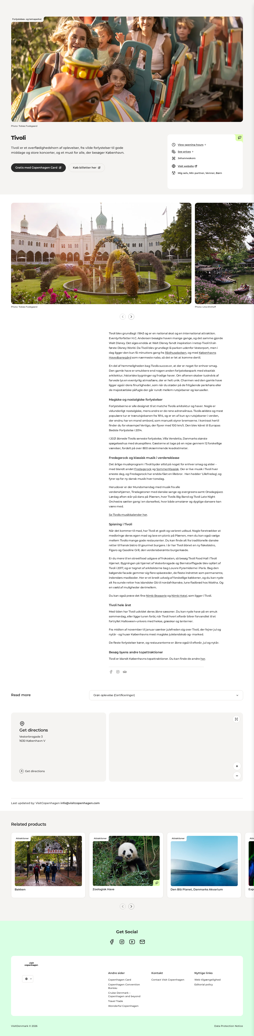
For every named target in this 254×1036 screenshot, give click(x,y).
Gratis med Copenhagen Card (36, 167)
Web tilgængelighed (207, 979)
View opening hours (190, 144)
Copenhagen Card (119, 979)
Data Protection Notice (228, 1026)
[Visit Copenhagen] (31, 964)
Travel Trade (115, 1001)
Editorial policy (203, 984)
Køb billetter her (84, 167)
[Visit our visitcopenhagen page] (112, 942)
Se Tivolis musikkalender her (128, 514)
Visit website (186, 166)
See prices (184, 151)
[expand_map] (236, 719)
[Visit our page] (122, 942)
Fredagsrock (142, 469)
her (202, 658)
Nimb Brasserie (156, 595)
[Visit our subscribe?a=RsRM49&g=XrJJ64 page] (142, 942)
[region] (176, 747)
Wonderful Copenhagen (123, 1006)
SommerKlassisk (167, 469)
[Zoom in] (237, 766)
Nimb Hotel (179, 595)
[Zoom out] (237, 776)
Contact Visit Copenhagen (167, 979)
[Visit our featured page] (132, 942)
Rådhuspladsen (175, 352)
